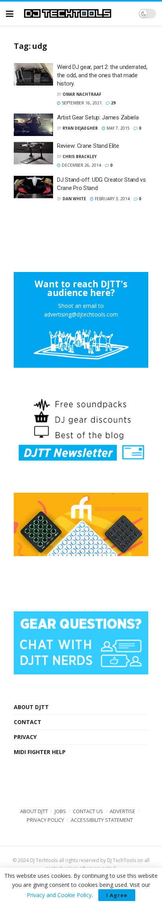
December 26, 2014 (81, 165)
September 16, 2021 (81, 103)
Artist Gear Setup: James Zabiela (97, 117)
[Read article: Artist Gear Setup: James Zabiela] (33, 125)
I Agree (116, 895)
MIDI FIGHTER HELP (40, 752)
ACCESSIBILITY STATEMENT (102, 819)
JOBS (60, 811)
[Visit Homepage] (76, 13)
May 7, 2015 (117, 128)
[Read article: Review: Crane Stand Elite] (33, 153)
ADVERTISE (122, 811)
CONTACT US (88, 811)
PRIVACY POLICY (45, 819)
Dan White (74, 198)
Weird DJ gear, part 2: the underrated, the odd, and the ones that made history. (102, 75)
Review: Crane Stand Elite (88, 145)
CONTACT (27, 722)
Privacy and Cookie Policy (59, 895)
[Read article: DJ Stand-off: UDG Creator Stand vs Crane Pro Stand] (33, 187)
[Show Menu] (9, 13)
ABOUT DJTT (31, 707)
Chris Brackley (80, 156)
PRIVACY (25, 737)
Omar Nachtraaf (82, 94)
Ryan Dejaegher (80, 128)
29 (113, 103)
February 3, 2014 (112, 198)
